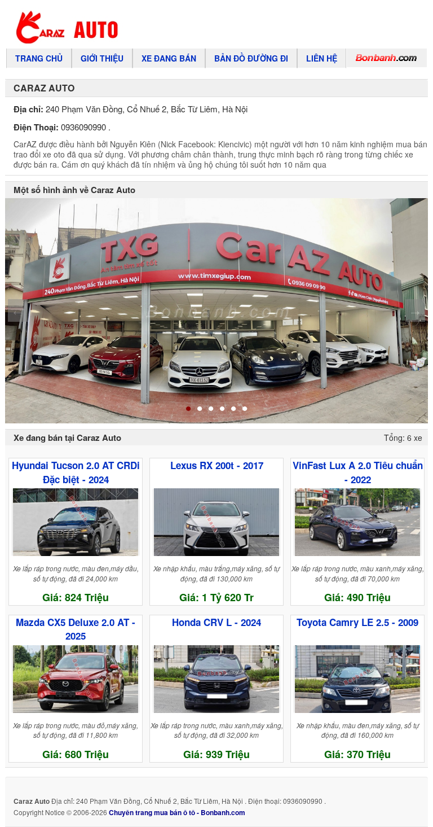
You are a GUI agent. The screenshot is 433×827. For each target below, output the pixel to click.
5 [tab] (233, 409)
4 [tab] (222, 409)
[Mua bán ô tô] (387, 58)
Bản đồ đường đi (251, 58)
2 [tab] (199, 409)
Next (415, 310)
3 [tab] (210, 409)
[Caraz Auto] (170, 27)
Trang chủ (39, 58)
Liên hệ (321, 58)
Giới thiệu (102, 58)
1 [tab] (188, 409)
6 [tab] (244, 409)
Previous (18, 310)
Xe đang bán (169, 58)
